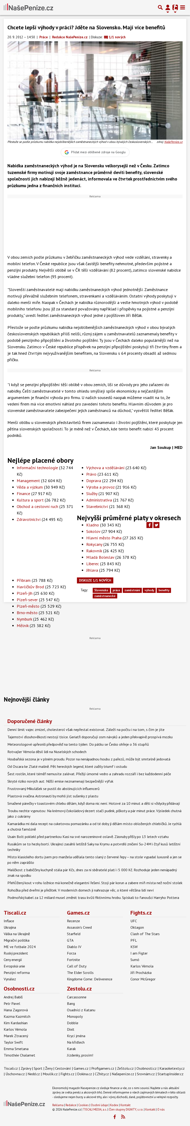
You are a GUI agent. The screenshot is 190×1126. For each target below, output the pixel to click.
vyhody (149, 590)
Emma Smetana (16, 1048)
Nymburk (24, 619)
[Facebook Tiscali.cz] (114, 1117)
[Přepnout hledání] (160, 7)
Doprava (93, 480)
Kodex (114, 1105)
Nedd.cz (34, 1074)
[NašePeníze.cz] (28, 7)
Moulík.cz (50, 1074)
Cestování (63, 1068)
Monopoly (75, 1016)
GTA (70, 940)
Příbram (24, 580)
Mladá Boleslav (100, 557)
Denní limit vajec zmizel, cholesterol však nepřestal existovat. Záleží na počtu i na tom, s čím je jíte (86, 729)
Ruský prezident (16, 953)
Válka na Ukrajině (17, 933)
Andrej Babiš (13, 997)
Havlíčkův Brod (30, 586)
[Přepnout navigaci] (167, 7)
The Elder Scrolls (80, 972)
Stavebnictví (97, 506)
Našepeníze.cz (123, 1074)
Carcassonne (76, 997)
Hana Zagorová (16, 1010)
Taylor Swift (13, 1042)
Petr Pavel (12, 1003)
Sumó (134, 959)
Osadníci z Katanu (81, 1010)
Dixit (70, 1029)
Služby (91, 493)
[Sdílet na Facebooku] (149, 525)
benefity (163, 590)
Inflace (9, 921)
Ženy (48, 1068)
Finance (23, 493)
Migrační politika (16, 940)
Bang (71, 1003)
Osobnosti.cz (19, 988)
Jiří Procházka (141, 972)
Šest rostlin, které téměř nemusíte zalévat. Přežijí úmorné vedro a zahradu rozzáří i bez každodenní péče (89, 774)
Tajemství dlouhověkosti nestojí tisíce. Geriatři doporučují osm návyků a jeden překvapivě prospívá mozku (90, 737)
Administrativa (99, 500)
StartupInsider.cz (171, 1074)
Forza (71, 953)
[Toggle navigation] (182, 7)
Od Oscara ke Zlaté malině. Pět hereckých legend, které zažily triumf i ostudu (67, 766)
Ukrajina (10, 927)
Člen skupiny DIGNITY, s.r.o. (126, 1109)
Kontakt (125, 1105)
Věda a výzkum (30, 487)
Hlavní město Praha (103, 537)
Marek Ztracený (16, 1035)
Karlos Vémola (141, 966)
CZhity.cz (102, 1074)
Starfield (73, 933)
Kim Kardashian (16, 1023)
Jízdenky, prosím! (80, 1055)
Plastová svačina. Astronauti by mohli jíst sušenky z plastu (52, 796)
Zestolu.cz (79, 988)
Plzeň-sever (27, 599)
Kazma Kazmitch (17, 1016)
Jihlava (92, 570)
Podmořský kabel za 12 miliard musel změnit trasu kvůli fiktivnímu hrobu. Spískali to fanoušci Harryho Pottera (93, 897)
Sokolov (93, 531)
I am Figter (139, 953)
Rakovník (94, 550)
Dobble (72, 1023)
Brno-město (27, 612)
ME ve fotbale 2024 (20, 946)
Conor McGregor (142, 979)
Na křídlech (76, 1042)
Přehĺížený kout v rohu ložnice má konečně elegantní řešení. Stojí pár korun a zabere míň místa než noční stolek (94, 882)
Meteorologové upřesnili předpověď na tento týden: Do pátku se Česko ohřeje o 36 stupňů (78, 744)
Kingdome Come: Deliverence (89, 979)
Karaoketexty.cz (172, 1068)
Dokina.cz (84, 1074)
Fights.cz (141, 912)
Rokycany (94, 544)
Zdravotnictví (29, 519)
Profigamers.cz (102, 1068)
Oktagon (137, 927)
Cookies (83, 1105)
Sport (38, 1068)
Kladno (92, 525)
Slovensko (101, 590)
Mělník (22, 625)
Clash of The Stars (145, 933)
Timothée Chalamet (19, 1055)
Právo (91, 474)
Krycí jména (76, 1035)
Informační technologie (37, 467)
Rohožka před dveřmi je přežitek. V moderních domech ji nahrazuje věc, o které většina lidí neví (80, 890)
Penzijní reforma (17, 972)
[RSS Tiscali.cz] (123, 1117)
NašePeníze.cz (173, 142)
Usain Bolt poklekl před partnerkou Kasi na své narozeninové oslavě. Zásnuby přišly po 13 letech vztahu (88, 836)
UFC (133, 921)
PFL (133, 940)
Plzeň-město (28, 606)
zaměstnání (132, 590)
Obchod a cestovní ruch (37, 506)
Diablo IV (74, 946)
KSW (134, 946)
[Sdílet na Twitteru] (156, 525)
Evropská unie (14, 966)
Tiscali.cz (15, 912)
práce (116, 590)
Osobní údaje (99, 1105)
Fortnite (73, 959)
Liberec (92, 563)
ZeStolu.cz (125, 1068)
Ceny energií (13, 959)
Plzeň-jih (24, 593)
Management (28, 480)
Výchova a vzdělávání (105, 467)
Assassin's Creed (79, 927)
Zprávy (26, 1068)
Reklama (57, 1105)
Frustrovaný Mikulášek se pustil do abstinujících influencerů (53, 788)
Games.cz (78, 912)
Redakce (71, 1105)
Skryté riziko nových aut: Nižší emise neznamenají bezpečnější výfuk (60, 781)
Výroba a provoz (100, 487)
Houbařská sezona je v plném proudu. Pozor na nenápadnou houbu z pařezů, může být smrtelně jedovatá (88, 759)
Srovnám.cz (146, 1074)
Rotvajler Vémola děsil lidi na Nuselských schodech (46, 751)
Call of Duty (76, 966)
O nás (161, 1109)
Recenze (73, 921)
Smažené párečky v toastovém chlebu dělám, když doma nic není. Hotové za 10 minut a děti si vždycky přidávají (93, 803)
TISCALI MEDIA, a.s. (95, 1109)
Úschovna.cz (15, 1074)
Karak (71, 1048)
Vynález (10, 979)
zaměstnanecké (104, 596)
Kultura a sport (30, 500)
